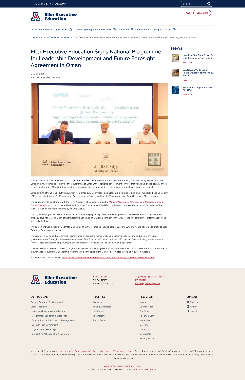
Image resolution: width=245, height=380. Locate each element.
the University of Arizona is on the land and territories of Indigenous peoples (96, 351)
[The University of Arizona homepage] (49, 3)
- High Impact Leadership (43, 329)
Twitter (193, 306)
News (66, 37)
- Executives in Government (44, 324)
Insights (158, 29)
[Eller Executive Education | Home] (60, 16)
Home (39, 37)
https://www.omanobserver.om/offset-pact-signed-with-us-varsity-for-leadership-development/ (108, 257)
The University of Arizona (145, 369)
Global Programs (39, 306)
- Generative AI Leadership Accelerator (50, 334)
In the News (146, 320)
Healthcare (98, 311)
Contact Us (145, 334)
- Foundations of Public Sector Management (53, 320)
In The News (53, 37)
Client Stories (144, 29)
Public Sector (99, 320)
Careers (144, 324)
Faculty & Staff (147, 315)
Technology (98, 315)
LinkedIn (194, 311)
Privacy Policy (147, 338)
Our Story (144, 311)
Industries (124, 29)
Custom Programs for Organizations (49, 29)
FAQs (142, 329)
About (168, 29)
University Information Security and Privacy (122, 366)
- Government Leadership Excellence (49, 315)
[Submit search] (209, 4)
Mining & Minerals (102, 306)
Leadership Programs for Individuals (93, 29)
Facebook (195, 302)
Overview (98, 302)
